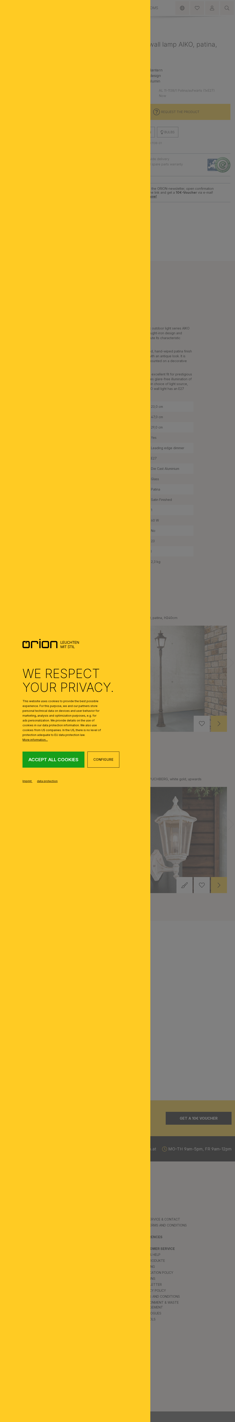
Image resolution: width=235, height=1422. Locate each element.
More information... (35, 739)
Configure (103, 759)
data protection (47, 781)
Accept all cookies (53, 759)
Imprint (27, 781)
